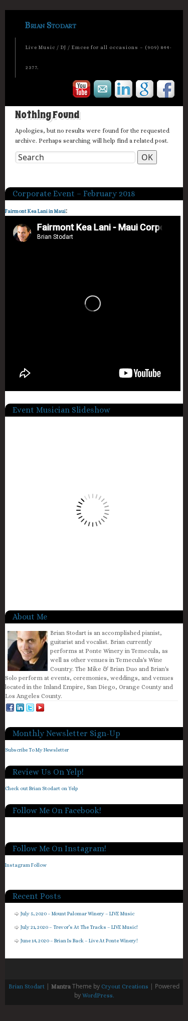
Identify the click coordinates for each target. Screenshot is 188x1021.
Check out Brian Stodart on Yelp (41, 788)
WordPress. (98, 995)
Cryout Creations (124, 986)
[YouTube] (82, 90)
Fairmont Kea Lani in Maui (35, 211)
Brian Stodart (50, 25)
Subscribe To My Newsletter (37, 750)
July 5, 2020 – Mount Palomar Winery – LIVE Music (77, 913)
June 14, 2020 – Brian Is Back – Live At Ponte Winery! (79, 940)
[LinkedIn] (124, 90)
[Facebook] (166, 90)
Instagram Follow (26, 865)
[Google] (145, 90)
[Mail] (103, 90)
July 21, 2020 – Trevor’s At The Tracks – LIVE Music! (79, 927)
